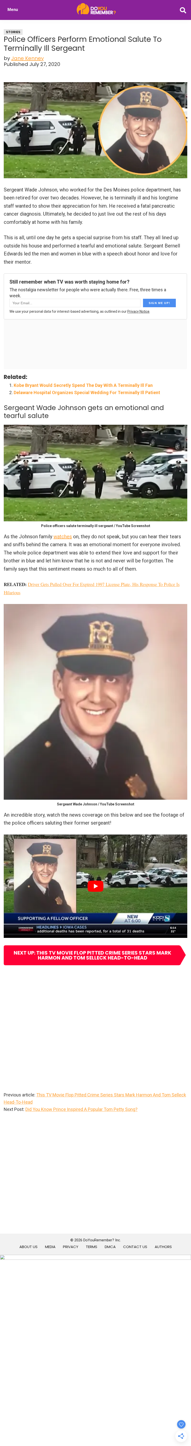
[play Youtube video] (95, 886)
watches (62, 537)
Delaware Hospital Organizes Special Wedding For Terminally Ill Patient (87, 392)
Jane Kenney (27, 58)
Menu (12, 9)
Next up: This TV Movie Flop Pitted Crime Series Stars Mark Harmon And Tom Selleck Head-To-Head (92, 955)
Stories (13, 32)
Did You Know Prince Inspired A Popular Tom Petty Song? (81, 1109)
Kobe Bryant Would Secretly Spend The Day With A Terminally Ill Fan (83, 385)
